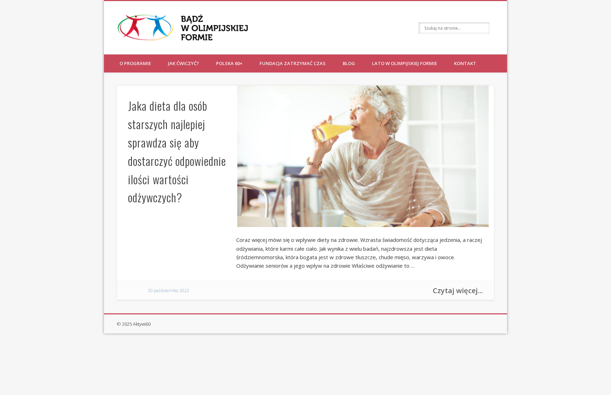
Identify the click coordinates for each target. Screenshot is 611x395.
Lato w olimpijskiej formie (404, 63)
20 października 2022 (168, 290)
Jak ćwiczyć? (183, 63)
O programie (135, 63)
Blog (349, 63)
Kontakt (465, 63)
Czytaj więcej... (458, 290)
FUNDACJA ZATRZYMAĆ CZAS (293, 63)
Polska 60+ (229, 63)
